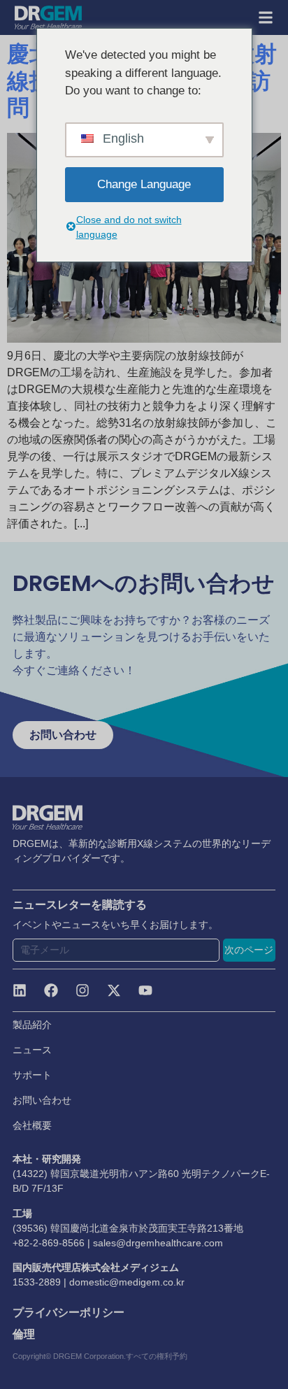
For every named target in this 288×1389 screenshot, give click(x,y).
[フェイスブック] (51, 990)
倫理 (24, 1334)
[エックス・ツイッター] (114, 990)
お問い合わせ (42, 1100)
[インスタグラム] (82, 990)
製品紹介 (32, 1024)
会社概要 (32, 1125)
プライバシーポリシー (68, 1312)
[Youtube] (145, 990)
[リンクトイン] (20, 990)
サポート (32, 1075)
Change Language (144, 184)
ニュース (32, 1049)
